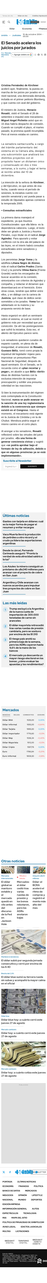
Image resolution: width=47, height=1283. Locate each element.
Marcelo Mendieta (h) (6, 55)
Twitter (4, 1172)
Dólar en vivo (22, 16)
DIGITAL (10, 1242)
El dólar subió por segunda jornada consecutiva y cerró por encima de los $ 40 (21, 964)
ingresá (43, 22)
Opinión (22, 1195)
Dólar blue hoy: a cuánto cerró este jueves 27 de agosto (21, 1021)
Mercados (31, 1190)
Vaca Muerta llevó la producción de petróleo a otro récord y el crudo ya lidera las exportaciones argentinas (22, 539)
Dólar (12, 28)
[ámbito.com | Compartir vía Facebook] (39, 54)
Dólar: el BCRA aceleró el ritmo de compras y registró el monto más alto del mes (39, 895)
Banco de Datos (11, 1190)
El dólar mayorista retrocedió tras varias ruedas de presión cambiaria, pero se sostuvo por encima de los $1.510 (26, 630)
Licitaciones (22, 1231)
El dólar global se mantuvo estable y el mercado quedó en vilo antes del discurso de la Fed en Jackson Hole (7, 903)
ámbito (4, 35)
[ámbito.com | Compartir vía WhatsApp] (35, 54)
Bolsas (17, 715)
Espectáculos (10, 1213)
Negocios (8, 1195)
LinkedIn (23, 1172)
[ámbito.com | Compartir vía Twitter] (42, 54)
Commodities (28, 715)
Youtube (29, 1172)
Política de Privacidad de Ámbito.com (23, 1222)
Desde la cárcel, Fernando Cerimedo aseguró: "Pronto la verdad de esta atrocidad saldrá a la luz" (22, 555)
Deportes (36, 1199)
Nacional (8, 1199)
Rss (4, 1217)
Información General (15, 1208)
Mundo (22, 1199)
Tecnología (29, 1213)
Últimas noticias (26, 1181)
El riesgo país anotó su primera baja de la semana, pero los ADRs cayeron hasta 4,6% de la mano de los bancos (26, 644)
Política (38, 1186)
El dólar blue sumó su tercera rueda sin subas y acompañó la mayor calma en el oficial (23, 980)
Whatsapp (36, 1172)
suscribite (34, 22)
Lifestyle (37, 1195)
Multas (7, 1231)
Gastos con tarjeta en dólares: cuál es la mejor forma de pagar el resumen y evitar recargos (23, 524)
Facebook (10, 1172)
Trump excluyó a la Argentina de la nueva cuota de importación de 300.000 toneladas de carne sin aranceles (26, 614)
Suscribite (32, 466)
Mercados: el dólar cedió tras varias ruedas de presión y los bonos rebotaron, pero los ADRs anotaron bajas (23, 899)
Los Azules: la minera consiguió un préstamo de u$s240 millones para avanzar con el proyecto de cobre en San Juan (23, 571)
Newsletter (39, 1172)
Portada (7, 1181)
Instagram (16, 1172)
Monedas (6, 715)
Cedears (40, 715)
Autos (35, 1208)
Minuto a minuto (22, 877)
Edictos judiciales (31, 1226)
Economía (27, 28)
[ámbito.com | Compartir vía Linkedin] (45, 54)
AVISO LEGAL (9, 1226)
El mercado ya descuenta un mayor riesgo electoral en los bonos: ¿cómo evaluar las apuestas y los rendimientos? (26, 660)
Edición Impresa (11, 1204)
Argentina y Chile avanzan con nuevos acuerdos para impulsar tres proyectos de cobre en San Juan (21, 587)
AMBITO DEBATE (37, 1242)
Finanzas (24, 1186)
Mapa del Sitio (19, 1217)
